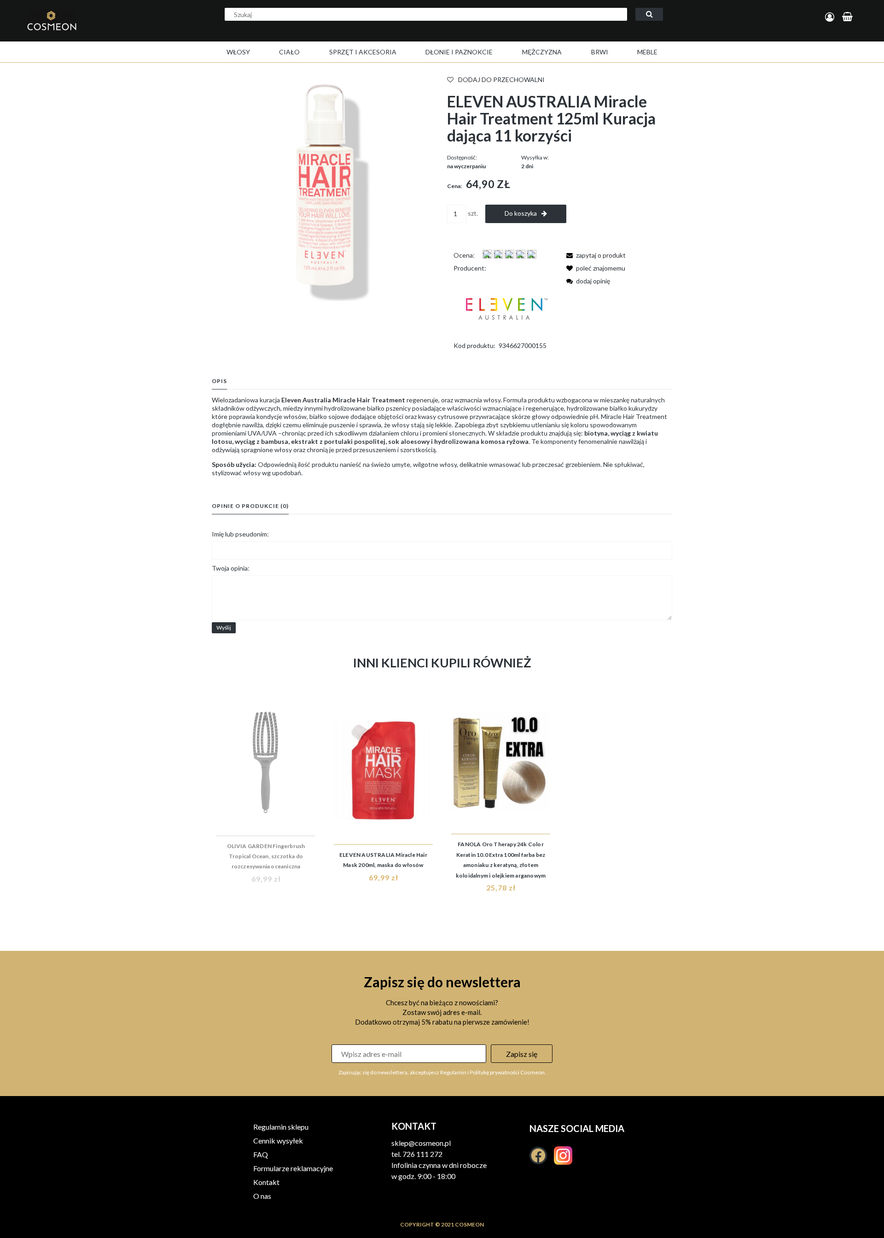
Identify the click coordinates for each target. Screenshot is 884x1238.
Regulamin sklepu (280, 1126)
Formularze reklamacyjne (293, 1168)
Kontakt (266, 1182)
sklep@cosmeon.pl (421, 1142)
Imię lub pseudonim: (240, 534)
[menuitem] (238, 52)
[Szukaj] (649, 14)
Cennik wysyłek (278, 1140)
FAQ (260, 1154)
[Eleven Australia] (505, 306)
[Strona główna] (89, 30)
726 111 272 (422, 1154)
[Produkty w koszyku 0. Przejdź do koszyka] (848, 17)
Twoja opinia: (231, 568)
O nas (262, 1195)
